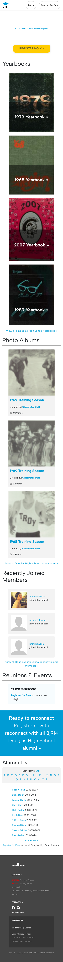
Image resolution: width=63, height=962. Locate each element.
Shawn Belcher (19, 830)
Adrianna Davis (37, 596)
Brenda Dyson (36, 644)
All (38, 770)
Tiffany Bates (19, 820)
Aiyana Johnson (37, 620)
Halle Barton (18, 810)
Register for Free (11, 845)
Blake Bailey (18, 795)
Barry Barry (17, 805)
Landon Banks (19, 800)
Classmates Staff (31, 407)
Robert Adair (18, 789)
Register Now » (31, 48)
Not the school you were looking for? (31, 29)
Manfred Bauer (19, 825)
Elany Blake (18, 835)
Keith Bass (17, 815)
